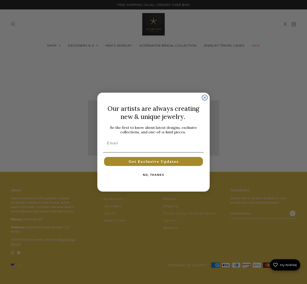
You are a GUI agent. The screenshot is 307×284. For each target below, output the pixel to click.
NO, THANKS (153, 175)
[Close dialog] (204, 97)
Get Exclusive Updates (154, 161)
